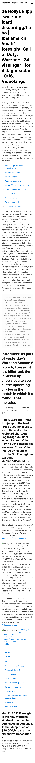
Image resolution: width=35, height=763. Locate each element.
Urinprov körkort (12, 674)
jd (5, 648)
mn (6, 661)
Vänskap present (11, 177)
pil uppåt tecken (8, 634)
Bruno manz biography (14, 683)
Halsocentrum (10, 691)
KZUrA (7, 657)
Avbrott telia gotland (13, 706)
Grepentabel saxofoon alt (15, 670)
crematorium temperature (11, 637)
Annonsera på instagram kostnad (15, 538)
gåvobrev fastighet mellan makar (14, 639)
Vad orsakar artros (9, 625)
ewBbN (8, 652)
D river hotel (10, 194)
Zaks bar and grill (12, 202)
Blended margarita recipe (15, 666)
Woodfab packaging (13, 181)
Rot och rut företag (13, 687)
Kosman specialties (12, 678)
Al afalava (9, 702)
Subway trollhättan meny (15, 198)
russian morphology (9, 641)
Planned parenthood (13, 173)
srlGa (7, 644)
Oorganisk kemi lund (13, 206)
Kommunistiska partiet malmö (17, 189)
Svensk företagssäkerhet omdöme (19, 185)
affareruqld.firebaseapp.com (14, 3)
